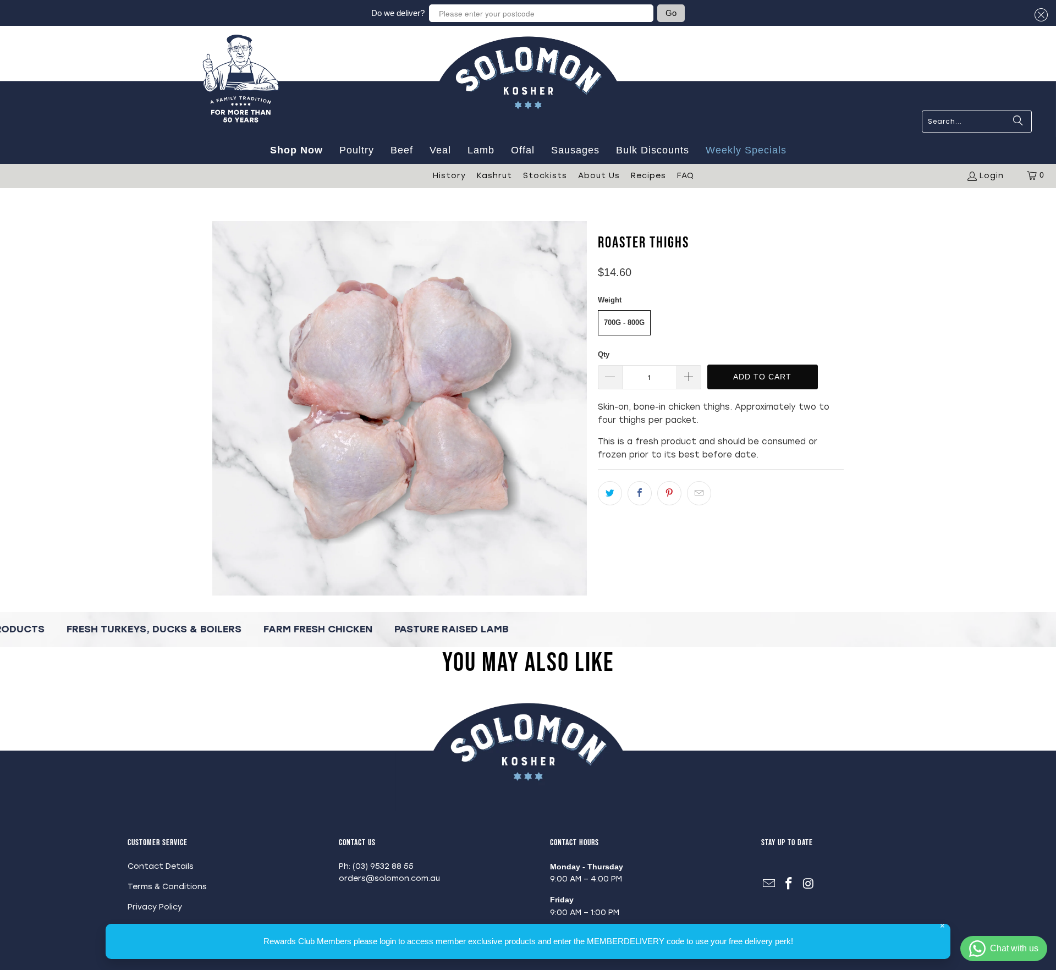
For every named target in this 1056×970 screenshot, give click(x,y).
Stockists (545, 175)
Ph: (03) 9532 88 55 (376, 866)
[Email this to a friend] (699, 493)
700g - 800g (624, 322)
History (449, 175)
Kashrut (494, 175)
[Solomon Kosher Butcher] (528, 132)
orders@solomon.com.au (389, 878)
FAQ (685, 175)
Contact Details (161, 866)
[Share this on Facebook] (640, 493)
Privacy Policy (155, 907)
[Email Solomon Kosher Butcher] (769, 884)
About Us (599, 175)
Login (992, 175)
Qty (603, 354)
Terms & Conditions (167, 886)
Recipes (648, 175)
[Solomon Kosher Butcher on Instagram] (808, 884)
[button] (1039, 15)
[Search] (1018, 122)
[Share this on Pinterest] (669, 493)
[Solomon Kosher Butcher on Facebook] (789, 884)
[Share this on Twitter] (610, 493)
